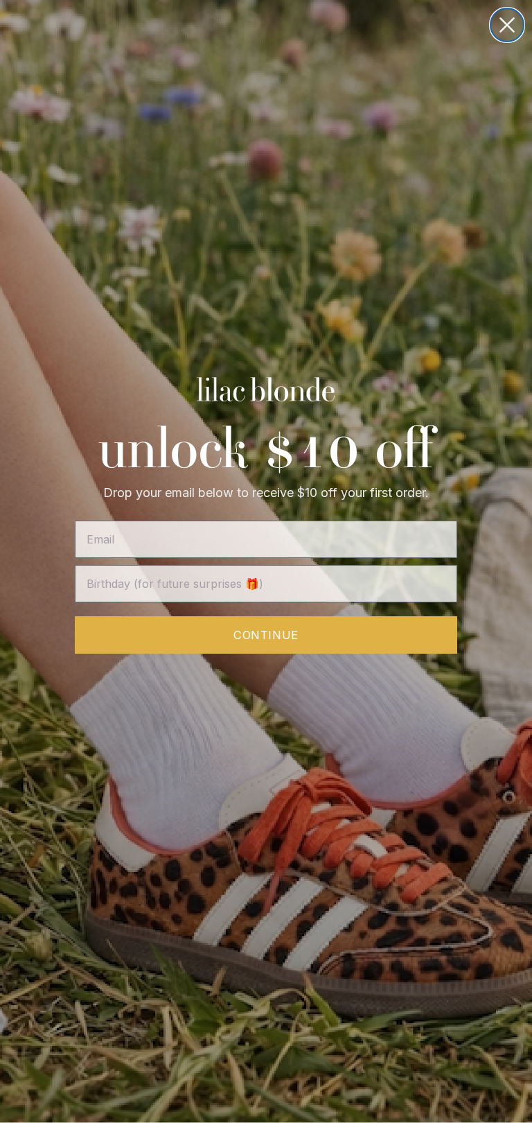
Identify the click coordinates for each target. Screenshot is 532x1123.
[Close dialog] (507, 25)
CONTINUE (265, 635)
